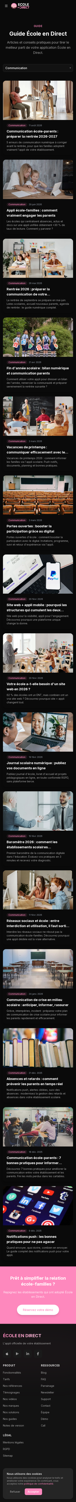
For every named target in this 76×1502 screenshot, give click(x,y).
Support (46, 1399)
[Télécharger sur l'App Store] (7, 1354)
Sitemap (8, 1455)
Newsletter (47, 1392)
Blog (43, 1372)
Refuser (15, 1491)
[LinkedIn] (28, 1354)
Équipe (45, 1412)
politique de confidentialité (38, 1483)
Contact (45, 1405)
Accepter (33, 1491)
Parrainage (47, 1385)
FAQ (43, 1379)
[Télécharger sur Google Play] (17, 1354)
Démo (44, 1418)
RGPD (6, 1449)
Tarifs (6, 1379)
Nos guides (10, 1418)
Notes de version (13, 1425)
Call (43, 1425)
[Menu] (6, 6)
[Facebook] (38, 1354)
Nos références (12, 1385)
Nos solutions (11, 1412)
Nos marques (11, 1405)
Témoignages (11, 1392)
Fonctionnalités (12, 1372)
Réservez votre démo (38, 1310)
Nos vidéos (10, 1399)
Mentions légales (13, 1442)
